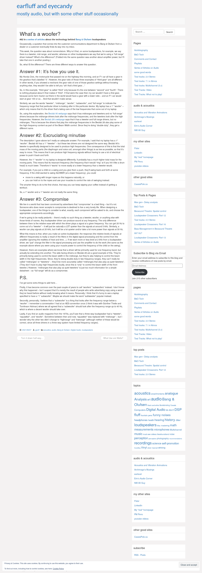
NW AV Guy (139, 130)
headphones (141, 420)
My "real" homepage (143, 157)
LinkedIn (138, 152)
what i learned (152, 448)
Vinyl (144, 447)
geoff (37, 330)
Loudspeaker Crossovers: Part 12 (150, 215)
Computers (140, 409)
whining (161, 447)
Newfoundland (163, 434)
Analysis (140, 399)
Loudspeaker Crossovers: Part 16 (150, 224)
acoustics (47, 330)
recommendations (175, 438)
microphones (161, 429)
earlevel (138, 121)
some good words (142, 72)
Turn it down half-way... (32, 338)
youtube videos (141, 165)
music (138, 433)
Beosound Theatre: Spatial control (150, 211)
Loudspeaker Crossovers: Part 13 (150, 237)
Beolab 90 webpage (57, 113)
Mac (158, 425)
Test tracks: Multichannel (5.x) (148, 85)
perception (141, 438)
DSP (178, 409)
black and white (153, 405)
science (156, 443)
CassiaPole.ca (141, 184)
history (170, 419)
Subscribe (139, 272)
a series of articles (35, 39)
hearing (159, 420)
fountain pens (146, 415)
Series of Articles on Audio (146, 67)
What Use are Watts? (113, 338)
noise (171, 434)
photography (163, 438)
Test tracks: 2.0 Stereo (144, 76)
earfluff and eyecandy (44, 6)
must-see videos (149, 434)
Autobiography (141, 50)
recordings (143, 442)
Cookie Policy (58, 568)
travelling (137, 448)
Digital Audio (76, 330)
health (151, 420)
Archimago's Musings (144, 116)
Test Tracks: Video (143, 89)
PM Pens (138, 161)
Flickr (136, 148)
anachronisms (157, 393)
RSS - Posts (140, 554)
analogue (171, 393)
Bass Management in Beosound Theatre (153, 228)
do (167, 409)
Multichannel (176, 429)
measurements (143, 429)
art (149, 399)
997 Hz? (138, 233)
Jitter (178, 420)
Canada (173, 405)
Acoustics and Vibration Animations (150, 112)
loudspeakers (87, 330)
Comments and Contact (145, 58)
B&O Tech (139, 54)
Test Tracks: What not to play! (148, 94)
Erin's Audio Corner (143, 125)
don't (171, 409)
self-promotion (170, 443)
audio (54, 330)
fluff (137, 414)
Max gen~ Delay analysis (146, 202)
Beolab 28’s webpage (55, 119)
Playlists (138, 63)
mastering (165, 425)
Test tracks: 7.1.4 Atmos (145, 81)
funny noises (162, 415)
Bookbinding (165, 405)
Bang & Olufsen (84, 39)
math (173, 425)
